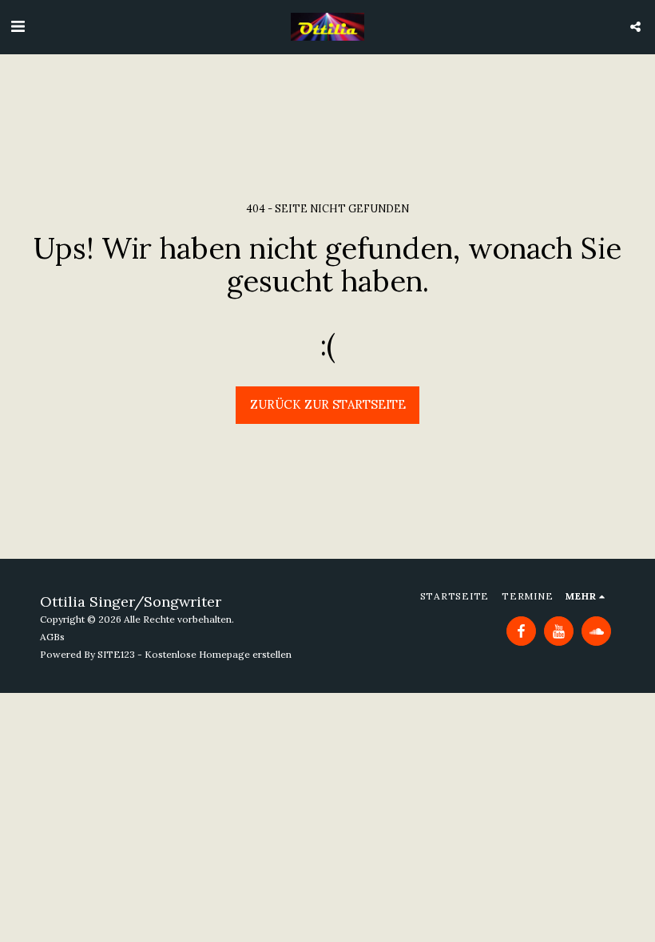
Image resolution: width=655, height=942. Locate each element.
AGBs (52, 637)
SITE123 (116, 654)
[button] (17, 26)
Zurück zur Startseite (328, 404)
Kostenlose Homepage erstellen (218, 654)
